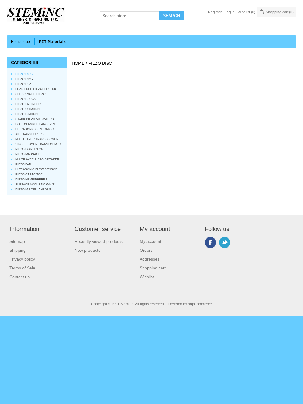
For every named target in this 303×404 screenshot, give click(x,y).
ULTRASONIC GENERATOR (34, 129)
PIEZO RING (24, 78)
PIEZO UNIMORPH (28, 109)
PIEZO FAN (23, 164)
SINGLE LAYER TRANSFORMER (38, 144)
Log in (230, 12)
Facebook (210, 242)
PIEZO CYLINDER (28, 104)
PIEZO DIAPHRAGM (29, 149)
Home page (20, 42)
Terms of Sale (22, 268)
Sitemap (17, 241)
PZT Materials (52, 42)
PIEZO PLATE (25, 83)
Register (215, 12)
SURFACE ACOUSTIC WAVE (35, 184)
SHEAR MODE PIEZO (30, 94)
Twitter (224, 242)
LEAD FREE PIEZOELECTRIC (36, 89)
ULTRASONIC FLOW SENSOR (36, 169)
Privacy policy (22, 259)
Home (78, 63)
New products (87, 250)
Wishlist (147, 276)
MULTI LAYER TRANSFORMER (36, 139)
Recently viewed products (99, 241)
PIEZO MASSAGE (28, 154)
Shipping (17, 250)
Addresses (149, 259)
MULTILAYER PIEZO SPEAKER (37, 159)
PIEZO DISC (24, 73)
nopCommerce (200, 304)
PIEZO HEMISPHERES (31, 179)
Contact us (19, 276)
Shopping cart (153, 268)
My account (150, 241)
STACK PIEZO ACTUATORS (34, 119)
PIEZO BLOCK (25, 99)
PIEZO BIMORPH (27, 114)
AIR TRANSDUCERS (29, 134)
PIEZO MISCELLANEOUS (33, 189)
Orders (146, 250)
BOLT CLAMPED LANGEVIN (35, 124)
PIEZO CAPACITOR (29, 174)
